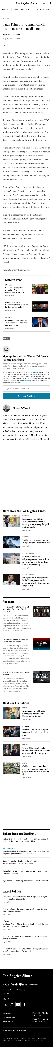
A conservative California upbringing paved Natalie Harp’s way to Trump (33, 714)
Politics (5, 9)
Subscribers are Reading (18, 833)
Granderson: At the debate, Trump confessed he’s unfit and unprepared (16, 323)
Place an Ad (8, 1022)
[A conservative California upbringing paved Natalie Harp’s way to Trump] (11, 713)
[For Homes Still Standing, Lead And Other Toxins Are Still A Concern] (41, 611)
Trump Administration (22, 9)
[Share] (5, 45)
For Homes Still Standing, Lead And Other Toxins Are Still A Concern (16, 609)
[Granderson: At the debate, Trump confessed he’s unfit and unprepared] (40, 322)
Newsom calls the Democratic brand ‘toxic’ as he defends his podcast (16, 305)
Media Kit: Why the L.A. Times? (40, 1014)
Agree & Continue (26, 396)
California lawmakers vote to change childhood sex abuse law (36, 541)
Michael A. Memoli (21, 408)
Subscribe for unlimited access (14, 990)
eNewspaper (8, 1013)
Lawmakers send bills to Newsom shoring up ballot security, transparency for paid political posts (35, 523)
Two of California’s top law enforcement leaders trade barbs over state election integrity (36, 750)
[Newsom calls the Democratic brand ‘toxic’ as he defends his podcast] (40, 306)
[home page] (26, 3)
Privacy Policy (26, 381)
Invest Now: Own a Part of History (40, 1020)
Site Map (6, 994)
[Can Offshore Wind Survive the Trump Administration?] (41, 644)
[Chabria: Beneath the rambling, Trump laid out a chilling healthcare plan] (40, 289)
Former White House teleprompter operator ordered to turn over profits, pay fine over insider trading (36, 560)
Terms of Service (32, 372)
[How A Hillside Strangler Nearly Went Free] (41, 677)
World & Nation (28, 553)
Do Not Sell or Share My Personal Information (30, 1041)
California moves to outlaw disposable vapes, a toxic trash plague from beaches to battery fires (35, 770)
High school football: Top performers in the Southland (25, 881)
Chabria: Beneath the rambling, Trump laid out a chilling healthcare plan (16, 290)
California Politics (43, 9)
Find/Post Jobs (9, 1017)
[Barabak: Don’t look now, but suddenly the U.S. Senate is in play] (11, 731)
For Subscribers (9, 848)
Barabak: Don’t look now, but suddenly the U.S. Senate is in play (35, 732)
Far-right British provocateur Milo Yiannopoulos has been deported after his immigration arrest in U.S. (36, 581)
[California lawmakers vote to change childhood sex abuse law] (11, 542)
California (26, 515)
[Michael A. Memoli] (6, 408)
